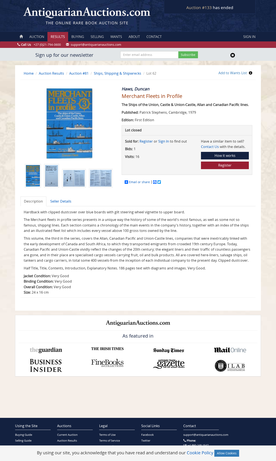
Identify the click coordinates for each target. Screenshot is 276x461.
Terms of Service (109, 440)
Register (146, 141)
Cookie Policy (200, 453)
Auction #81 (79, 73)
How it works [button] (225, 155)
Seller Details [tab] (60, 201)
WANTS (116, 36)
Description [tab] (33, 201)
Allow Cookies (227, 453)
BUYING (77, 36)
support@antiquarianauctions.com (201, 435)
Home (29, 73)
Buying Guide (23, 435)
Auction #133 (199, 7)
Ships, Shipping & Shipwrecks (117, 73)
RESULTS (58, 36)
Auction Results (51, 73)
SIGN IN (249, 36)
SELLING (97, 36)
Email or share (139, 182)
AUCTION (36, 36)
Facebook (147, 435)
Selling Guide (23, 440)
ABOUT (134, 36)
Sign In (163, 141)
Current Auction (67, 435)
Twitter (145, 440)
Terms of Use (107, 435)
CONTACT (154, 36)
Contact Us (210, 146)
